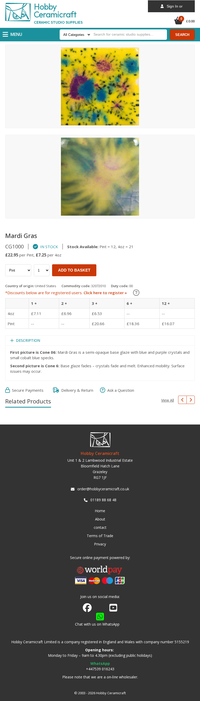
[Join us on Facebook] (87, 607)
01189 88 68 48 (103, 499)
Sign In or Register (173, 8)
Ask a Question (119, 390)
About (100, 519)
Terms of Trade (100, 535)
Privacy (100, 544)
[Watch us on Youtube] (113, 609)
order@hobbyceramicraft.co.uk (103, 488)
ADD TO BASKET (74, 270)
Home (100, 510)
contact (100, 527)
